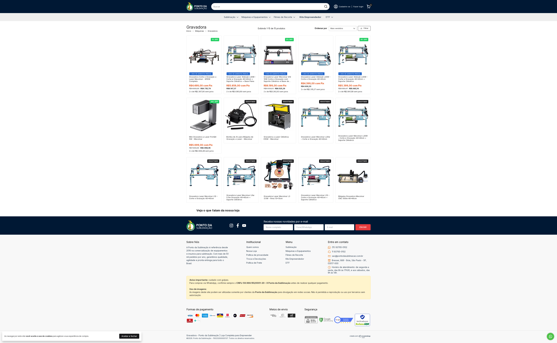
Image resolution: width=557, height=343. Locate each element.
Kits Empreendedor (310, 17)
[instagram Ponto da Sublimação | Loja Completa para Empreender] (231, 225)
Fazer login (358, 6)
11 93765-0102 (339, 251)
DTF (328, 17)
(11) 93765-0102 (339, 247)
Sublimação (229, 17)
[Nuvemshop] (360, 337)
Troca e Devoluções (256, 259)
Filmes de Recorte (283, 17)
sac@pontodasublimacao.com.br (347, 256)
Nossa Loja (251, 251)
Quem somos (252, 247)
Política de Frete (254, 263)
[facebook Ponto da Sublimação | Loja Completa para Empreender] (238, 225)
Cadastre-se (344, 6)
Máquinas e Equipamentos (254, 17)
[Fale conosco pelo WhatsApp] (550, 336)
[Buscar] (325, 6)
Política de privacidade (257, 255)
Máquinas (199, 31)
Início (188, 31)
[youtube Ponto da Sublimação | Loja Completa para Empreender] (244, 225)
